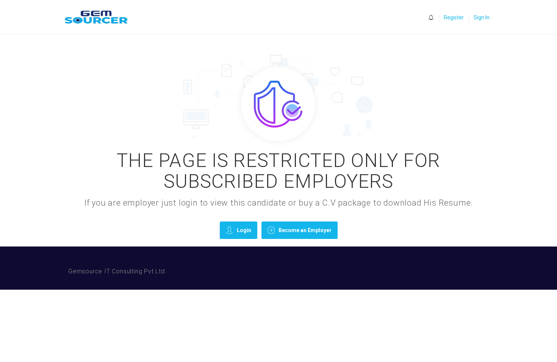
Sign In (482, 17)
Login (244, 230)
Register (454, 17)
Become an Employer (305, 230)
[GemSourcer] (100, 17)
